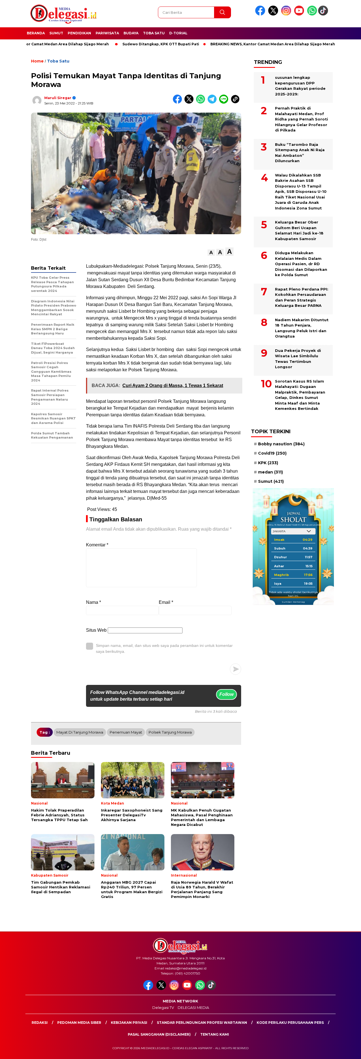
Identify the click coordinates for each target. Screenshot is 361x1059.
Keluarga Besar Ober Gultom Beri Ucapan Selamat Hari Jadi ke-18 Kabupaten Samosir (299, 230)
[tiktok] (324, 14)
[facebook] (261, 14)
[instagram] (287, 14)
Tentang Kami (214, 1034)
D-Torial (178, 33)
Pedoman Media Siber (79, 1022)
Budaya (131, 33)
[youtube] (300, 14)
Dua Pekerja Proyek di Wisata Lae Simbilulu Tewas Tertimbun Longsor (298, 358)
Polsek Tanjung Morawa (170, 732)
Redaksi (40, 1022)
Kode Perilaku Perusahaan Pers (290, 1022)
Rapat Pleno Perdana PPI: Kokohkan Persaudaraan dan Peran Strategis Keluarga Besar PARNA (301, 297)
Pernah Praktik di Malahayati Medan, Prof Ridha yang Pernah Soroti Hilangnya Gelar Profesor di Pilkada (301, 119)
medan (270, 472)
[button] (211, 252)
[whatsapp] (312, 14)
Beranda (36, 33)
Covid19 (272, 453)
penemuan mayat (126, 732)
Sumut (56, 33)
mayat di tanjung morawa (79, 732)
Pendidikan (79, 33)
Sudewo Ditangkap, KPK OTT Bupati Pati (134, 44)
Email (166, 602)
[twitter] (274, 14)
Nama (93, 602)
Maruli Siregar (57, 98)
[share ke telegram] (213, 102)
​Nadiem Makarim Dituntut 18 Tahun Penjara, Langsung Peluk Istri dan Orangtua (302, 328)
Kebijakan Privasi (129, 1022)
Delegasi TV (163, 1007)
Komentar (97, 544)
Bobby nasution (281, 443)
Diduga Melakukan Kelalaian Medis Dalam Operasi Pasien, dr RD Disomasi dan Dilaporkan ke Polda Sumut (301, 264)
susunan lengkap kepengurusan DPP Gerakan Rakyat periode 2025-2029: (300, 85)
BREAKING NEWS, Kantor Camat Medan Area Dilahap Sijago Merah (246, 44)
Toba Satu (154, 33)
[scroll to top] (345, 1050)
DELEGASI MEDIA (193, 1007)
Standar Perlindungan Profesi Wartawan (202, 1022)
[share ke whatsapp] (202, 102)
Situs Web (96, 630)
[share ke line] (225, 102)
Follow (226, 694)
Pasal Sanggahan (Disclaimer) (159, 1034)
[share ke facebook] (178, 102)
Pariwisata (107, 33)
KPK (268, 462)
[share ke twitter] (190, 102)
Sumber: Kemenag (293, 601)
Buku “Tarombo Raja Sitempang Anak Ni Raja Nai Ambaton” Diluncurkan (300, 152)
